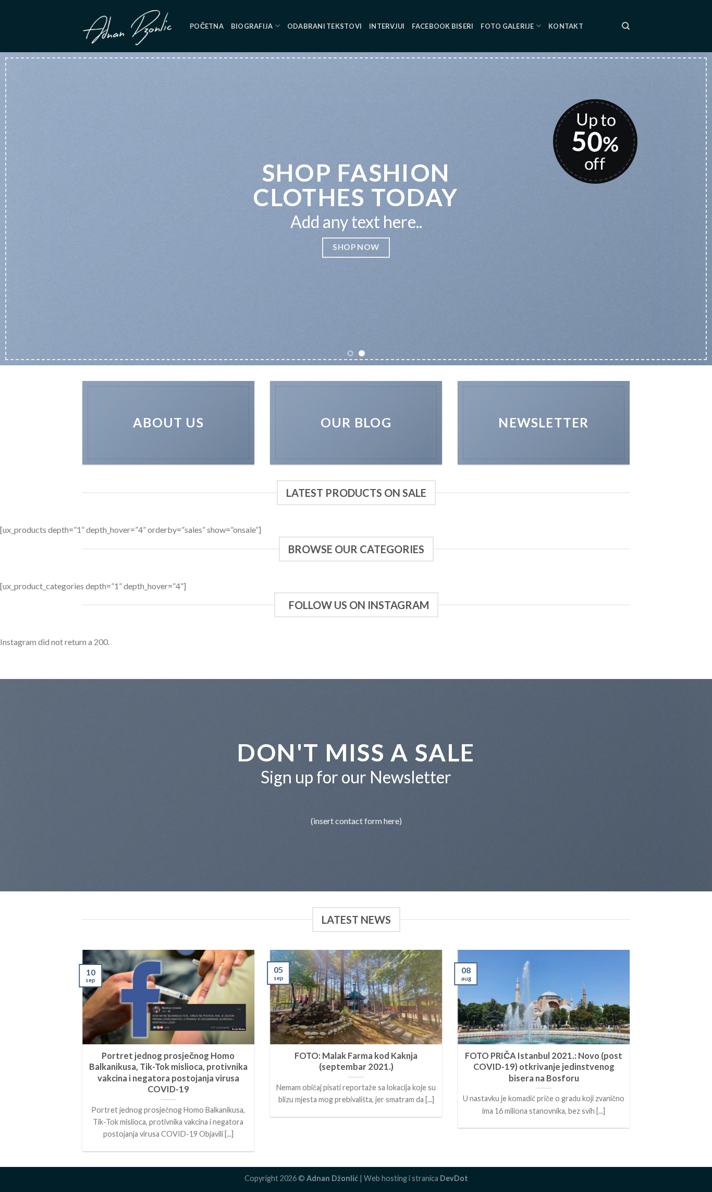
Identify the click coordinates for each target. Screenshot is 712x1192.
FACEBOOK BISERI (442, 26)
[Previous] (27, 208)
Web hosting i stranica (416, 1178)
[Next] (684, 208)
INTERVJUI (386, 26)
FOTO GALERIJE (507, 26)
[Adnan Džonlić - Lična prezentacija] (128, 26)
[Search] (626, 26)
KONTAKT (565, 26)
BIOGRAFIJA (252, 26)
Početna (207, 26)
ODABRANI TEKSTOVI (324, 26)
